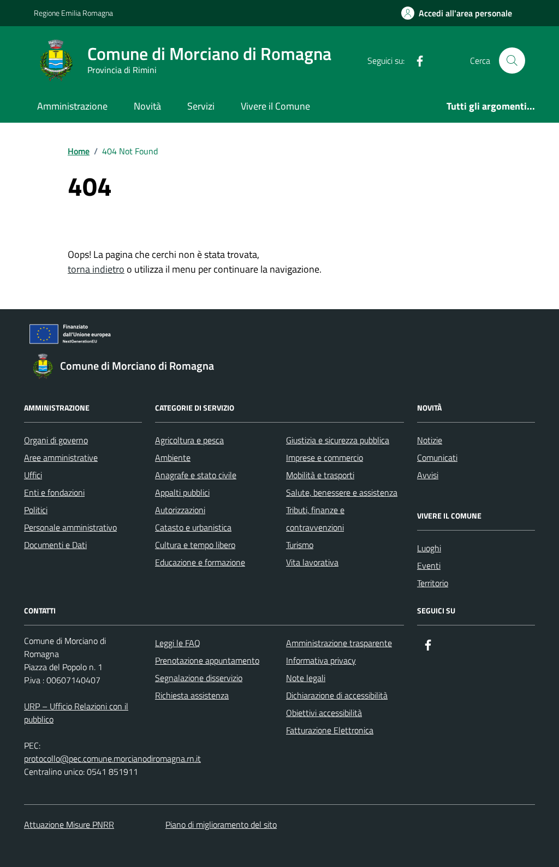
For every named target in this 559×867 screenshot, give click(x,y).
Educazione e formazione (200, 562)
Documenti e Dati (55, 544)
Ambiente (173, 457)
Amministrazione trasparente (339, 642)
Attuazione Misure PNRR (69, 824)
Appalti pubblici (182, 492)
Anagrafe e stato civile (195, 474)
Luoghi (429, 548)
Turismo (299, 544)
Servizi (201, 106)
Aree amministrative (61, 457)
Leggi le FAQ (177, 642)
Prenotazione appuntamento (207, 660)
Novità (147, 106)
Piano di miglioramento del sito (221, 824)
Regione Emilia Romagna (73, 13)
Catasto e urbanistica (193, 527)
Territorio (432, 582)
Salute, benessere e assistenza (341, 492)
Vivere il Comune (275, 106)
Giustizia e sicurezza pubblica (337, 440)
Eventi (429, 565)
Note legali (305, 677)
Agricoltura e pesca (189, 440)
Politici (35, 509)
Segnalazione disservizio (198, 677)
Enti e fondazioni (54, 492)
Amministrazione (72, 106)
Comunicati (437, 457)
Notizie (429, 440)
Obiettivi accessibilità (324, 712)
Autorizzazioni (180, 509)
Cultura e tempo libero (195, 544)
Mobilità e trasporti (320, 474)
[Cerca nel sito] (512, 60)
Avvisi (427, 474)
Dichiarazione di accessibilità (337, 695)
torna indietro (96, 269)
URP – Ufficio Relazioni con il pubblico (76, 713)
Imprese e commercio (324, 457)
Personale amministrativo (70, 527)
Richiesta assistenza (192, 695)
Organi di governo (56, 440)
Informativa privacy (321, 660)
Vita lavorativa (312, 562)
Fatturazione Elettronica (329, 730)
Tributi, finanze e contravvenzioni (315, 518)
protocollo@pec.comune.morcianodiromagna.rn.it (112, 758)
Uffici (33, 474)
